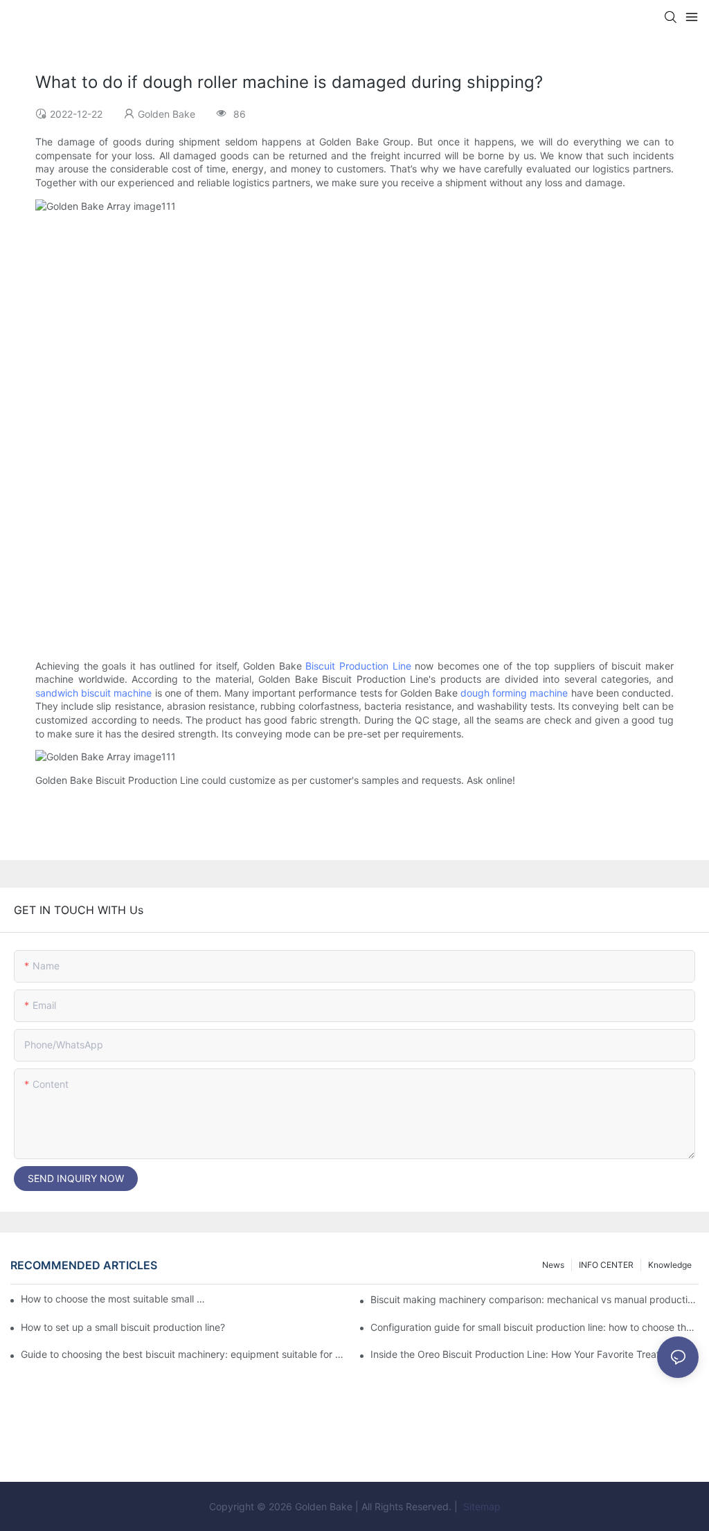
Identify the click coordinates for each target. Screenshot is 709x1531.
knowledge (670, 1265)
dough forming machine (514, 693)
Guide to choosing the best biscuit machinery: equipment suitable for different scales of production (185, 1354)
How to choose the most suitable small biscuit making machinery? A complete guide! (113, 1299)
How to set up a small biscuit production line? (123, 1327)
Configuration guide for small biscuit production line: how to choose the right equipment (534, 1327)
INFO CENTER (606, 1265)
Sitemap (480, 1506)
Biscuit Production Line (358, 666)
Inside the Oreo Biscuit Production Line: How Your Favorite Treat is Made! (534, 1354)
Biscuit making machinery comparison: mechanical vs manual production (534, 1299)
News (553, 1265)
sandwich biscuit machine (93, 693)
